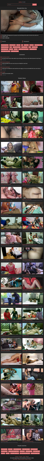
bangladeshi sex (33, 49)
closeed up (22, 451)
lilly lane (3, 453)
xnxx (11, 47)
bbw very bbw (4, 449)
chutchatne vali (29, 451)
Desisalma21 (26, 41)
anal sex (11, 49)
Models (27, 456)
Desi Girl (4, 41)
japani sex (26, 45)
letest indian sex (4, 49)
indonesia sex (12, 45)
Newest (16, 456)
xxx (22, 45)
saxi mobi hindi (36, 451)
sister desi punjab (26, 449)
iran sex (15, 49)
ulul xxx (7, 453)
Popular (20, 456)
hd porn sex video (16, 47)
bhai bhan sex (24, 47)
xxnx (22, 2)
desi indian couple (38, 45)
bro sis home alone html (25, 453)
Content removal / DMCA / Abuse (24, 459)
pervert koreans (34, 449)
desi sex (18, 45)
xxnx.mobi (15, 459)
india (30, 47)
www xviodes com (17, 449)
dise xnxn (10, 449)
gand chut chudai (14, 51)
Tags (24, 456)
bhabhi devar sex (4, 47)
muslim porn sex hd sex (23, 49)
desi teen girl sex (4, 45)
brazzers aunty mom (35, 453)
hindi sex (31, 45)
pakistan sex (34, 47)
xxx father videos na (15, 453)
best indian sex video (5, 51)
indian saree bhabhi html (14, 451)
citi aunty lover (4, 451)
